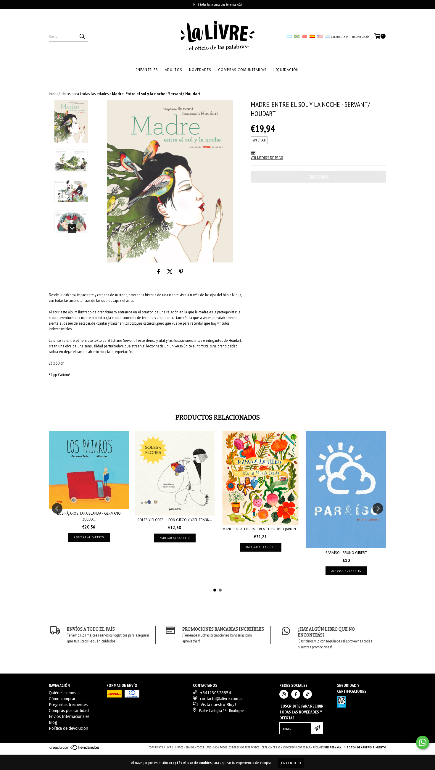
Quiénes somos (62, 692)
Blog (53, 722)
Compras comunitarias (242, 70)
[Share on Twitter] (170, 271)
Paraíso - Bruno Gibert (346, 553)
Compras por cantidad (69, 710)
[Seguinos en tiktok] (307, 694)
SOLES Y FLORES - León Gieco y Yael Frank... (174, 520)
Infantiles (147, 70)
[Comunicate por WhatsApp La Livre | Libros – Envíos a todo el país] (422, 742)
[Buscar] (82, 36)
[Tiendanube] (75, 749)
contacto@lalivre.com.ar (221, 698)
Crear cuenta (339, 37)
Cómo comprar (62, 698)
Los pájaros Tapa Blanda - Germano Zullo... (89, 516)
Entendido (291, 763)
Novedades (200, 70)
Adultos (173, 70)
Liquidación (286, 70)
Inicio (53, 93)
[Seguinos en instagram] (283, 694)
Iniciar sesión (361, 37)
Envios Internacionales (69, 716)
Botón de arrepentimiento (366, 747)
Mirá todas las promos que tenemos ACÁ (217, 4)
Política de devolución (68, 728)
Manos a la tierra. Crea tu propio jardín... (261, 529)
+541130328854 (215, 692)
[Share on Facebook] (158, 271)
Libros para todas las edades (85, 93)
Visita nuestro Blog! (218, 704)
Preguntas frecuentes (68, 704)
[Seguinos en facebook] (295, 694)
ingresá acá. (333, 747)
